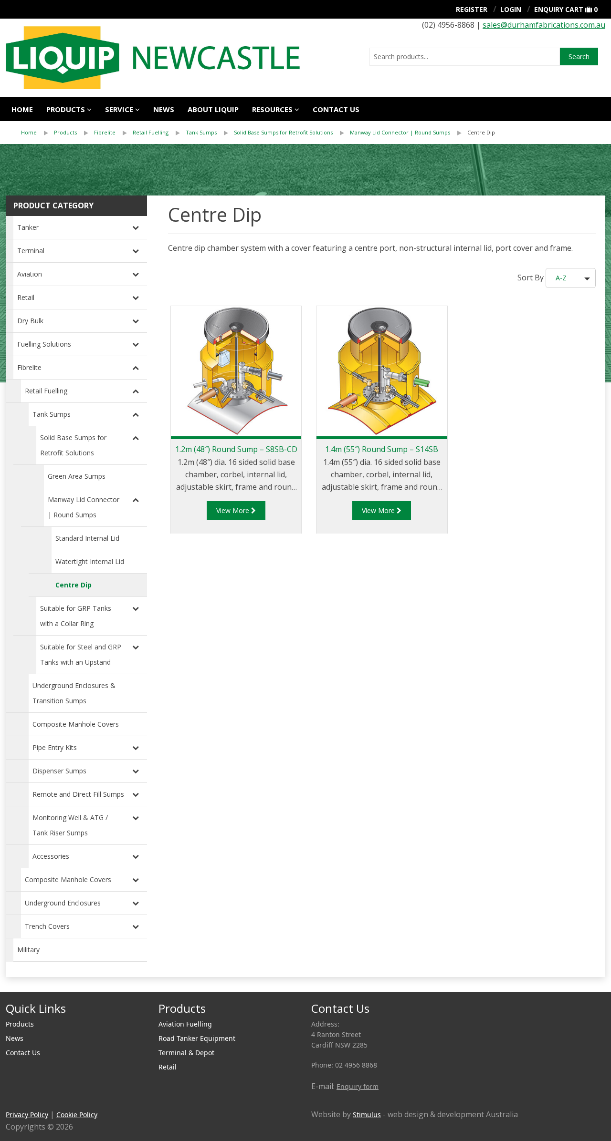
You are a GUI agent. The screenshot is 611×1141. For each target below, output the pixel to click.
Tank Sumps (201, 132)
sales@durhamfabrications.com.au (544, 25)
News (163, 109)
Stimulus (367, 1114)
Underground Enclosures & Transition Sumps (74, 693)
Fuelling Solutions (44, 344)
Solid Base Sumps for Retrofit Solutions (283, 132)
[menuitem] (37, 132)
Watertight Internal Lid (89, 561)
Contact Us (23, 1052)
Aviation (29, 273)
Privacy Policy (27, 1114)
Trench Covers (47, 926)
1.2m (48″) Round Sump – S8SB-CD (236, 449)
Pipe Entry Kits (54, 747)
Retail (25, 297)
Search (579, 56)
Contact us (336, 109)
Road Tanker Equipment (196, 1038)
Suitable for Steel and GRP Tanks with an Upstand (80, 654)
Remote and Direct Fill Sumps (78, 794)
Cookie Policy (76, 1114)
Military (28, 949)
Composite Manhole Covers (75, 724)
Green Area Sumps (76, 476)
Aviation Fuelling (185, 1023)
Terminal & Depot (186, 1052)
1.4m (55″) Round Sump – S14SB (381, 449)
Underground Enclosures (63, 902)
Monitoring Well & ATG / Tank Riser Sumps (70, 825)
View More (233, 510)
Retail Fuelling (151, 132)
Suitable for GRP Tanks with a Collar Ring (75, 616)
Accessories (50, 856)
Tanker (28, 227)
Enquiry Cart (558, 9)
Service (119, 109)
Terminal (30, 250)
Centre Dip (481, 132)
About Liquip (213, 109)
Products (65, 109)
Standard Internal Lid (87, 538)
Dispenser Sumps (59, 770)
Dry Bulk (30, 320)
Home (22, 109)
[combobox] (464, 56)
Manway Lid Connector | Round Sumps (400, 132)
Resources (272, 109)
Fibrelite (105, 132)
